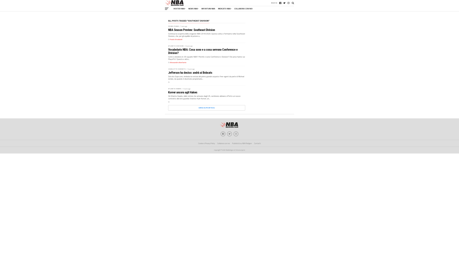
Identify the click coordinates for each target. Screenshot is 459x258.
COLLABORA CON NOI (243, 8)
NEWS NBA (193, 8)
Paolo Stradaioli (176, 39)
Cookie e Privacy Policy (206, 143)
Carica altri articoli (207, 108)
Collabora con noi (223, 143)
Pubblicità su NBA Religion (242, 143)
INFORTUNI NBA (208, 8)
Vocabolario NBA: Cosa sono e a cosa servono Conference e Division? (203, 51)
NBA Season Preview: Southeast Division (191, 30)
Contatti (257, 143)
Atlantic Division (176, 46)
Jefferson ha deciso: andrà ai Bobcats (190, 72)
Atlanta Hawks (174, 89)
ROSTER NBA (179, 8)
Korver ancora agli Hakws (182, 92)
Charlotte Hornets (177, 69)
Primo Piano (173, 26)
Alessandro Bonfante (178, 62)
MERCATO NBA (224, 8)
